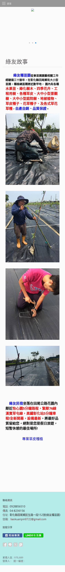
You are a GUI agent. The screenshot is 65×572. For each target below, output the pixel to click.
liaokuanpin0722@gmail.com (28, 519)
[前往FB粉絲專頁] (12, 535)
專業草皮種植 (32, 439)
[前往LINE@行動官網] (33, 535)
